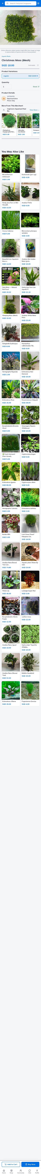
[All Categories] (38, 3)
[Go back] (3, 3)
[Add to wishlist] (37, 65)
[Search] (7, 3)
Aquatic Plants (6, 56)
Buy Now (31, 1164)
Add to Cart (12, 1164)
